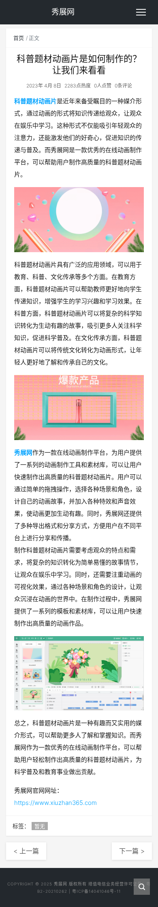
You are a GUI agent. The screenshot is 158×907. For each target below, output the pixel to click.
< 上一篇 (26, 851)
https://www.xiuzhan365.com (55, 803)
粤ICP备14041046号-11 (96, 891)
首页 (18, 38)
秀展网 (23, 452)
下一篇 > (132, 851)
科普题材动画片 (35, 101)
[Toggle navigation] (141, 12)
